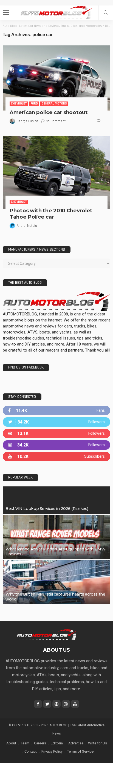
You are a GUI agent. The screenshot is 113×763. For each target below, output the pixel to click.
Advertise (75, 743)
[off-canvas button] (6, 12)
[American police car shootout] (56, 78)
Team (25, 743)
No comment (56, 121)
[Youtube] (56, 456)
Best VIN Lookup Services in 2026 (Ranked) (46, 508)
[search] (106, 12)
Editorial (57, 743)
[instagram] (56, 445)
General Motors (54, 103)
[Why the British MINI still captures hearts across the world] (56, 582)
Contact (30, 751)
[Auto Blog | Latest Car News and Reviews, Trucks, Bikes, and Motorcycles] (46, 634)
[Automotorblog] (56, 12)
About (11, 743)
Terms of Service (80, 751)
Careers (40, 743)
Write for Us (97, 743)
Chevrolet (19, 103)
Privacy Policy (52, 751)
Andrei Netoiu (27, 226)
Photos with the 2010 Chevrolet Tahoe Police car (51, 213)
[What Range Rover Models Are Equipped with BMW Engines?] (56, 537)
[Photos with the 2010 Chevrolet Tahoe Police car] (56, 172)
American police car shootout (49, 112)
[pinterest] (56, 433)
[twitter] (56, 422)
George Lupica (27, 121)
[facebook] (56, 410)
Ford (34, 103)
